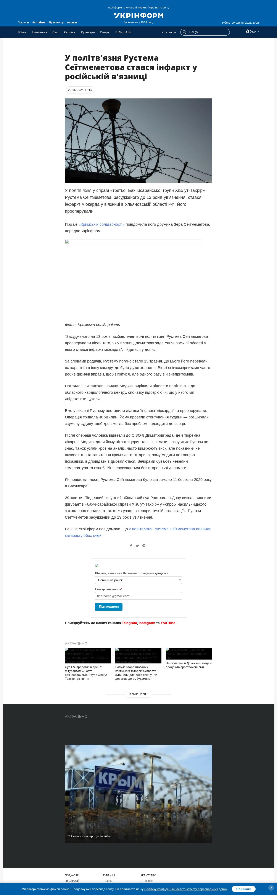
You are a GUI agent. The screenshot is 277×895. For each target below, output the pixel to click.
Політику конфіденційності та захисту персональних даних (185, 889)
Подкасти (72, 875)
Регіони (70, 32)
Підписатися (109, 606)
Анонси (72, 22)
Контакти (169, 32)
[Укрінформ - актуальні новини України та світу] (138, 15)
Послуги (23, 22)
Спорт (105, 32)
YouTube (168, 623)
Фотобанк (38, 22)
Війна (22, 32)
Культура (88, 32)
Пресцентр (56, 22)
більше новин (138, 694)
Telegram (129, 623)
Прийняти (243, 889)
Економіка (39, 32)
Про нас (148, 880)
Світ (55, 32)
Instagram (147, 623)
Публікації (72, 880)
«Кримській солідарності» (102, 224)
